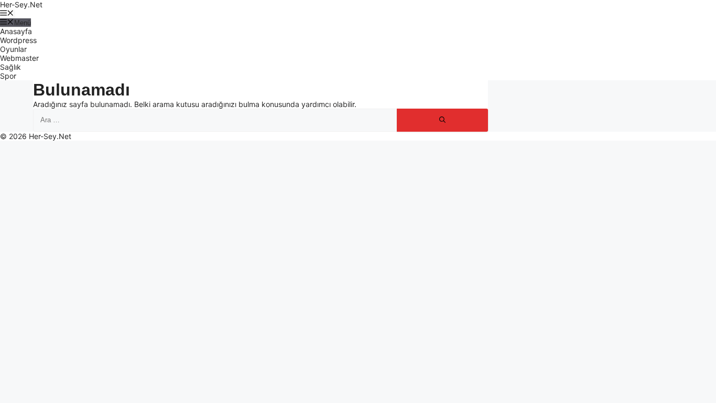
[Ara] (442, 120)
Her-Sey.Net (21, 4)
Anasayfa (16, 31)
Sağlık (10, 66)
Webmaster (19, 58)
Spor (8, 75)
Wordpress (18, 40)
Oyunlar (13, 49)
